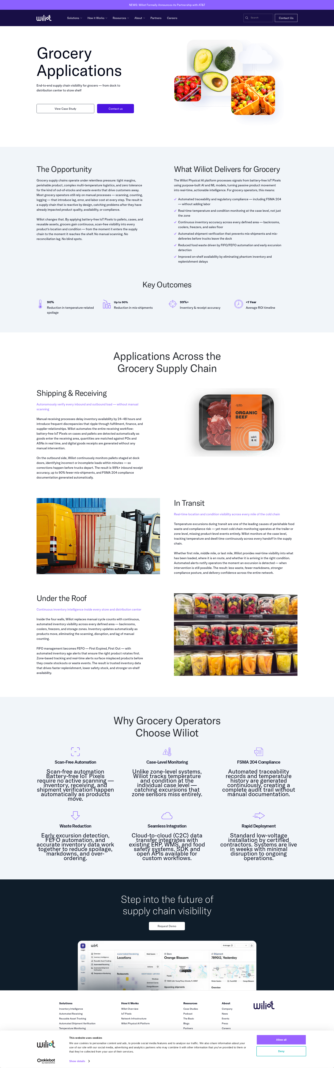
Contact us (116, 108)
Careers (226, 1028)
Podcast (187, 1013)
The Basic (188, 1018)
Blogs (186, 1023)
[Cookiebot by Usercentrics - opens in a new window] (46, 1061)
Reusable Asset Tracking (72, 1018)
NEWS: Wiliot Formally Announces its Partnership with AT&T (167, 5)
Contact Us (286, 18)
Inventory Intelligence (71, 1008)
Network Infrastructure (133, 1018)
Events (225, 1018)
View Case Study (65, 108)
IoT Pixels (126, 1013)
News (225, 1013)
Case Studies (190, 1008)
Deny (281, 1051)
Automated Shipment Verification (77, 1023)
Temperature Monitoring (72, 1028)
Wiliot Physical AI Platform (135, 1023)
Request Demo (167, 926)
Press (225, 1023)
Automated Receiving (71, 1013)
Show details (77, 1061)
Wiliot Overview (129, 1008)
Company (227, 1008)
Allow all (281, 1039)
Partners (188, 1028)
